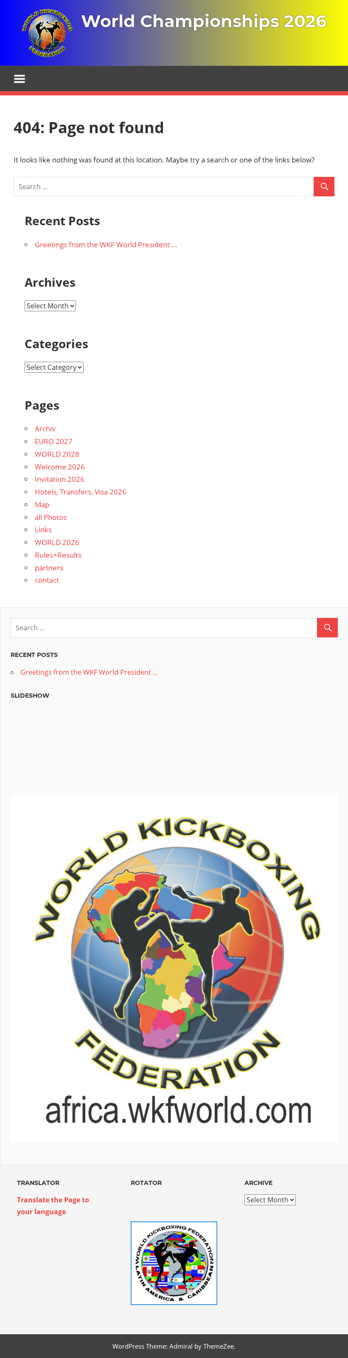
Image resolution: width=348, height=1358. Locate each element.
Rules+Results (58, 555)
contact (47, 580)
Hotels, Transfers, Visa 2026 (80, 492)
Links (43, 529)
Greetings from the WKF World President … (106, 244)
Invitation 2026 (59, 479)
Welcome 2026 (60, 467)
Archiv (45, 428)
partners (49, 568)
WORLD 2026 (57, 542)
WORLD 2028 (57, 454)
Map (42, 504)
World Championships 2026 (203, 21)
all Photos (51, 517)
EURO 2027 (54, 441)
